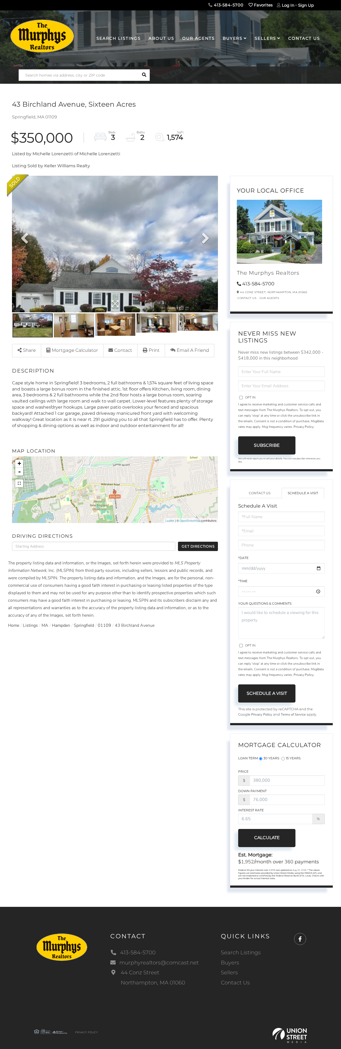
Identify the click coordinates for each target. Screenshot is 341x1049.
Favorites (263, 4)
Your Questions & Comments (264, 603)
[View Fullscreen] (19, 483)
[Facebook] (300, 939)
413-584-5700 (228, 4)
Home (13, 625)
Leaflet (169, 521)
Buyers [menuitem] (232, 38)
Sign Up (306, 5)
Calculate (267, 837)
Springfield (84, 625)
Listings (30, 625)
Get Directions (198, 546)
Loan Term (248, 758)
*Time (242, 581)
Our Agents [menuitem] (198, 38)
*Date (243, 558)
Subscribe (267, 445)
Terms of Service (293, 714)
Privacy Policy (304, 427)
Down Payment (252, 791)
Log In (288, 5)
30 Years (271, 758)
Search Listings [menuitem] (118, 38)
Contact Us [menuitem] (304, 38)
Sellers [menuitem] (265, 38)
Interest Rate (251, 810)
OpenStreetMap (190, 521)
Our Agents (269, 298)
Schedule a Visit (303, 493)
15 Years (293, 758)
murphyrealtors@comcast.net (159, 962)
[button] (144, 75)
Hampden (61, 625)
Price (243, 771)
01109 (104, 625)
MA (45, 625)
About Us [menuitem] (161, 38)
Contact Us (246, 298)
